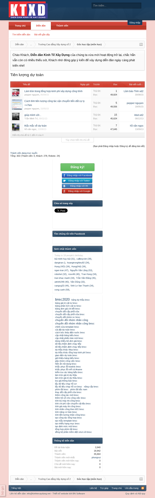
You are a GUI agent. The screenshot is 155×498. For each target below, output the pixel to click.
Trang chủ (20, 25)
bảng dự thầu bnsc (80, 300)
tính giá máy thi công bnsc (68, 406)
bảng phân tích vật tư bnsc (68, 306)
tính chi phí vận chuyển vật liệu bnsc (73, 403)
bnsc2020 (62, 299)
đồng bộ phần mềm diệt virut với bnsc (73, 432)
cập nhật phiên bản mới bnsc (69, 338)
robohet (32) (60, 274)
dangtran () (59, 262)
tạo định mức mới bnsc (66, 426)
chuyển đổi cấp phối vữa (67, 311)
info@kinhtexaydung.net (38, 493)
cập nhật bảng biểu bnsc (67, 335)
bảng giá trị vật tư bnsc (66, 303)
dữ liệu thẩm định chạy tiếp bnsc (71, 347)
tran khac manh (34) (64, 278)
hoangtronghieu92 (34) (78, 262)
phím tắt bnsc (61, 389)
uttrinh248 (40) (61, 282)
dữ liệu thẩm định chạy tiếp (68, 344)
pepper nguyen (31, 94)
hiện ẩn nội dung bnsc (65, 364)
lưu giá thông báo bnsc (66, 381)
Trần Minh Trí (31, 118)
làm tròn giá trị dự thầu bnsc (68, 378)
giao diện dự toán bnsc (66, 355)
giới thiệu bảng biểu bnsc (67, 358)
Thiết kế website (60, 493)
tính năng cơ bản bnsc (66, 412)
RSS (142, 488)
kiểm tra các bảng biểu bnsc (69, 372)
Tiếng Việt (16, 488)
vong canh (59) (61, 289)
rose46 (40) (74, 274)
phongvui (96, 457)
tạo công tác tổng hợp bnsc (68, 417)
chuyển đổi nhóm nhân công (71, 320)
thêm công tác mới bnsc (67, 395)
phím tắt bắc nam (78, 389)
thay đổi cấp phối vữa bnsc (68, 392)
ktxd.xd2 (138, 115)
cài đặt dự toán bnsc (65, 329)
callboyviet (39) (83, 259)
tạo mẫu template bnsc (66, 420)
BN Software (79, 493)
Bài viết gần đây (42, 34)
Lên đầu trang (131, 488)
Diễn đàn (41, 25)
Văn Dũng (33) (77, 282)
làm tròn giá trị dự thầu (66, 375)
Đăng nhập (135, 22)
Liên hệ (93, 488)
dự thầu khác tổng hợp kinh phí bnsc (73, 352)
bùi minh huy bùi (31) (64, 259)
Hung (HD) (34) (62, 266)
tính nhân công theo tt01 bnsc (69, 409)
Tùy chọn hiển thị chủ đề (78, 140)
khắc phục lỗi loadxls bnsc (68, 366)
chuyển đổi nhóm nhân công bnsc (74, 323)
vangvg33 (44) (61, 285)
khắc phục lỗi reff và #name (68, 369)
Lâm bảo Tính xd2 (133, 91)
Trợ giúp (104, 488)
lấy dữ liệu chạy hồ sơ (66, 384)
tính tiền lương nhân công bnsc (70, 415)
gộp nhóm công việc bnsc (67, 361)
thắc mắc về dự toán (35, 125)
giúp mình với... (32, 115)
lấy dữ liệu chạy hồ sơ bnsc (68, 386)
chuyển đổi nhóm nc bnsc (67, 317)
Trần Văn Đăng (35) (86, 278)
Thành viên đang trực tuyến (23, 153)
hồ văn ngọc (30, 129)
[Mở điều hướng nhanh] (141, 44)
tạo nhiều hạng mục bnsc (67, 423)
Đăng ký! (77, 167)
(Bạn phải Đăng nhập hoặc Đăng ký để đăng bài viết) (119, 146)
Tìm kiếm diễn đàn (21, 34)
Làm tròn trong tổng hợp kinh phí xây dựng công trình (53, 91)
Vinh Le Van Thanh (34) (81, 285)
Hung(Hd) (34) (78, 266)
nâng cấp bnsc (91, 386)
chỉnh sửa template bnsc (67, 327)
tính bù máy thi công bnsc (67, 400)
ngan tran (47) (61, 270)
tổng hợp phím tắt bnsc (66, 429)
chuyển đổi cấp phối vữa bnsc (70, 314)
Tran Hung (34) (88, 274)
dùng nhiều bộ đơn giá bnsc (68, 341)
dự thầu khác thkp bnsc (66, 349)
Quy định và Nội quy (135, 493)
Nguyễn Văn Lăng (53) (81, 270)
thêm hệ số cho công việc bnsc (70, 398)
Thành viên (62, 25)
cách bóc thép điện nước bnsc (70, 332)
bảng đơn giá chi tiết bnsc (67, 308)
